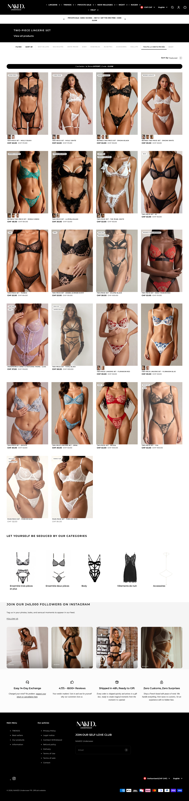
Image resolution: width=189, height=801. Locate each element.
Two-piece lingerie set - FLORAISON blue (159, 371)
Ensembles (95, 47)
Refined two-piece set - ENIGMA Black (113, 140)
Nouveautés (58, 47)
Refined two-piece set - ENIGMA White (158, 140)
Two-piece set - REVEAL (106, 445)
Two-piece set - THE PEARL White (110, 219)
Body (84, 47)
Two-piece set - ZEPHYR (17, 445)
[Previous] (63, 19)
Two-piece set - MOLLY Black (19, 140)
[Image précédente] (11, 103)
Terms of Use (49, 753)
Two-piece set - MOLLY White (64, 140)
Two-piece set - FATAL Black (64, 367)
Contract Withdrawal (52, 740)
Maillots (134, 47)
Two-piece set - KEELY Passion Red (156, 293)
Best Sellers (43, 47)
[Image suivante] (44, 103)
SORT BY (29, 47)
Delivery (47, 749)
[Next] (125, 19)
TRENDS (67, 5)
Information (17, 744)
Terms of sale (49, 758)
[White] (13, 137)
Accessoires (121, 47)
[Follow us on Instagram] (14, 778)
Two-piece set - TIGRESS (17, 293)
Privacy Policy (49, 731)
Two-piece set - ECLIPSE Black (109, 293)
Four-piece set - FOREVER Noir (20, 519)
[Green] (107, 137)
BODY (171, 47)
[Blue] (103, 368)
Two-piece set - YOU (150, 445)
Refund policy (49, 744)
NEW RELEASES (105, 5)
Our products (18, 740)
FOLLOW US (12, 619)
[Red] (98, 368)
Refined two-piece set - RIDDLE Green (23, 219)
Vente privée (72, 47)
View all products (24, 36)
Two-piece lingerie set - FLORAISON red (113, 371)
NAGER (134, 5)
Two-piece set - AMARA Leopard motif (68, 293)
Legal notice (49, 735)
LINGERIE (52, 5)
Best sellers (17, 735)
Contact (46, 762)
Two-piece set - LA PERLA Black (65, 219)
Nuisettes (108, 47)
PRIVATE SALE (84, 5)
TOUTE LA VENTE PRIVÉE (154, 47)
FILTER (19, 47)
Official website (39, 790)
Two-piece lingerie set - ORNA (64, 445)
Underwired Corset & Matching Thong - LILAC (26, 367)
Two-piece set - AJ (149, 214)
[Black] (9, 137)
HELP (93, 10)
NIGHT (122, 5)
